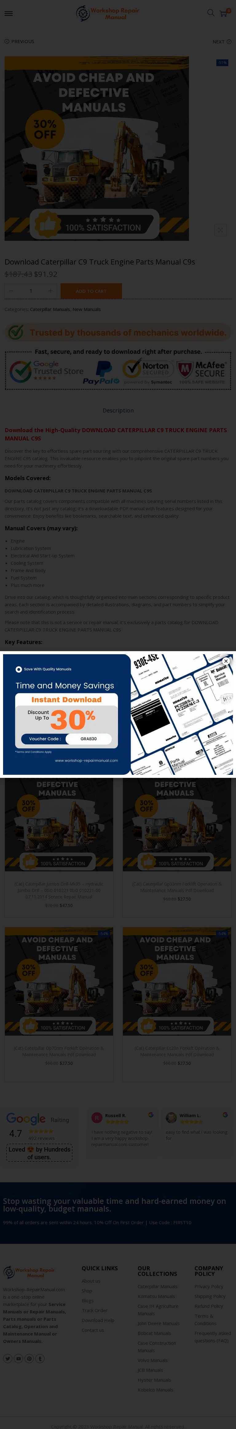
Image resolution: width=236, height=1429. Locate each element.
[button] (226, 661)
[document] (118, 714)
